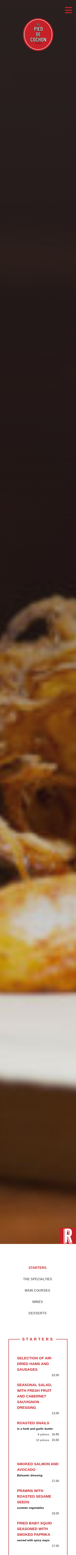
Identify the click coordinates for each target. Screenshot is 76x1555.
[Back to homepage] (38, 35)
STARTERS (37, 1268)
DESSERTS (38, 1313)
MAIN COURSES (37, 1290)
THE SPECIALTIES (37, 1279)
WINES (37, 1302)
